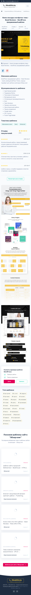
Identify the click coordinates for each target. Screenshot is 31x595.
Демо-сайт (10, 454)
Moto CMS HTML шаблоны (9, 518)
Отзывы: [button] (14, 27)
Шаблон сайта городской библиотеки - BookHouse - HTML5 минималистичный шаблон (14, 467)
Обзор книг (22, 124)
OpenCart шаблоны (8, 490)
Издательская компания (10, 499)
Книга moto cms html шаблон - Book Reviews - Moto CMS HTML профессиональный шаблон (15, 523)
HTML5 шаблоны (7, 462)
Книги (16, 124)
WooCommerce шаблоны (9, 546)
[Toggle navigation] (27, 6)
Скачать (21, 381)
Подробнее (21, 454)
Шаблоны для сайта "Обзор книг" (15, 564)
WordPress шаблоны (4, 27)
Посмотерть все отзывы (15, 179)
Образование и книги (7, 124)
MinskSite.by (10, 6)
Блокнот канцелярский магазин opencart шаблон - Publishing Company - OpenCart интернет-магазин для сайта (14, 495)
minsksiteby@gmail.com (12, 1)
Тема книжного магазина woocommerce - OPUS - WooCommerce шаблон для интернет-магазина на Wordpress (14, 551)
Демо (9, 381)
